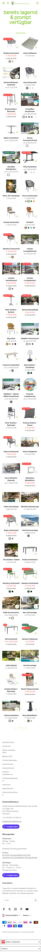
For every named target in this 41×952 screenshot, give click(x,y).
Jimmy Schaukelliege (30, 310)
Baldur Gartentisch (11, 138)
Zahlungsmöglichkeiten (10, 779)
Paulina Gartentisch (30, 560)
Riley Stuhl (11, 338)
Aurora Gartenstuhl (29, 196)
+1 (35, 116)
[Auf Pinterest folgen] (21, 909)
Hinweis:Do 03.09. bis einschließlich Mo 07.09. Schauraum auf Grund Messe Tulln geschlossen (19, 854)
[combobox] (20, 942)
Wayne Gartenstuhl (11, 451)
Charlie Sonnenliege (30, 530)
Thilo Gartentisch (30, 167)
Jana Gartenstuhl (30, 82)
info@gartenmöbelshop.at (12, 821)
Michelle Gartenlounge (30, 507)
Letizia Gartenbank (11, 715)
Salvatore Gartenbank (29, 583)
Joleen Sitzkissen (30, 53)
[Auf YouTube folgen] (27, 909)
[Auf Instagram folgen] (15, 909)
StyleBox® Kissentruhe (30, 338)
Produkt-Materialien (9, 760)
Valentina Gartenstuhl (11, 249)
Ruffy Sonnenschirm (11, 612)
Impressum (6, 785)
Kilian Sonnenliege (11, 507)
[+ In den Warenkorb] (17, 47)
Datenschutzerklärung (10, 793)
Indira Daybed (11, 665)
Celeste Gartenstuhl (11, 222)
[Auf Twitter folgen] (9, 909)
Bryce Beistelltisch (30, 715)
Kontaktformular (8, 742)
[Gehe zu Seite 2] (25, 728)
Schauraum (6, 746)
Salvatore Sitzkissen (30, 639)
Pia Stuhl (29, 222)
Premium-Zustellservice (7, 773)
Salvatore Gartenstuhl (11, 583)
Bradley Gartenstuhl (11, 53)
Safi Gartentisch (11, 639)
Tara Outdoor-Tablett (11, 560)
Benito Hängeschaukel (30, 689)
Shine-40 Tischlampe (11, 196)
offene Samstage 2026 (8, 751)
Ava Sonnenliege (29, 665)
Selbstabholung (8, 768)
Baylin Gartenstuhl (11, 530)
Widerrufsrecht (7, 788)
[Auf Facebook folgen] (3, 909)
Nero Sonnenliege (30, 612)
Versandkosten (7, 764)
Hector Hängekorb (30, 451)
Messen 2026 (7, 756)
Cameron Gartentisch (11, 365)
